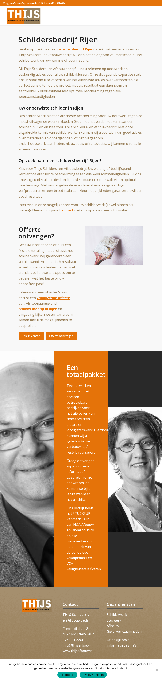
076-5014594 (73, 639)
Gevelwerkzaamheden (124, 631)
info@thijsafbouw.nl (78, 645)
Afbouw (113, 625)
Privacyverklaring (93, 674)
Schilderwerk (117, 614)
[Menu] (153, 15)
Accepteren (67, 674)
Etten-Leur (85, 634)
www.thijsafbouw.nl (78, 650)
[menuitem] (153, 15)
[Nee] (157, 670)
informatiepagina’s (122, 645)
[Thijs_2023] (24, 15)
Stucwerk (114, 620)
